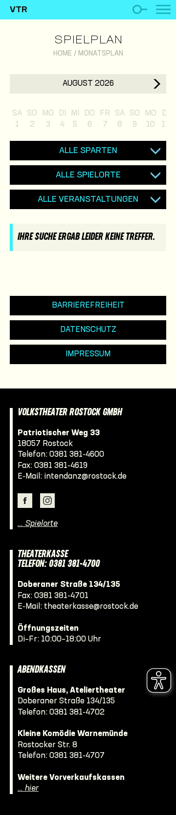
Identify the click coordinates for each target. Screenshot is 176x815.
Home (62, 54)
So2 (32, 118)
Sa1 (17, 118)
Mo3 (48, 118)
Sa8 (120, 118)
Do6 (89, 118)
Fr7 (105, 118)
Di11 (165, 118)
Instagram (47, 500)
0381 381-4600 (76, 454)
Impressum (88, 354)
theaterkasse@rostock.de (91, 606)
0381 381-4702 (77, 712)
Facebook (25, 500)
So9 (135, 118)
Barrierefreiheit (88, 305)
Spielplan (88, 40)
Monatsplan (100, 54)
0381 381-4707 (77, 756)
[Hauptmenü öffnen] (163, 9)
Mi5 (75, 118)
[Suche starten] (139, 9)
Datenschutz (88, 330)
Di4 (62, 118)
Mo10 (150, 118)
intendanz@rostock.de (85, 476)
